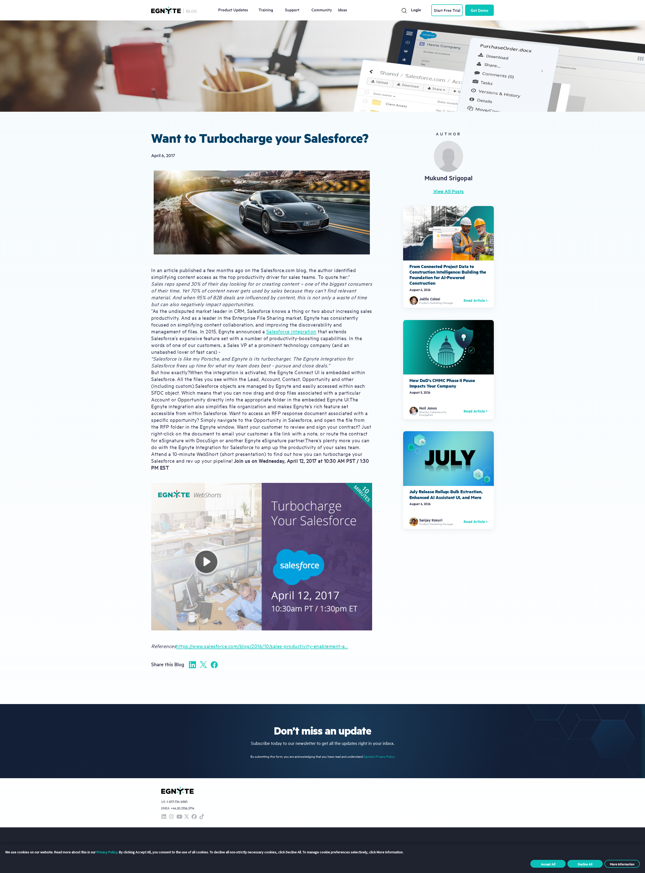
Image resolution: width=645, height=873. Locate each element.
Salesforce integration (291, 331)
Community (321, 9)
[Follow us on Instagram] (171, 816)
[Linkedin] (192, 664)
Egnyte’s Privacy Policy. (379, 756)
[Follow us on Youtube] (178, 816)
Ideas (342, 9)
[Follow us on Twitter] (186, 816)
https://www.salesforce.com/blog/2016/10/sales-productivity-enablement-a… (262, 646)
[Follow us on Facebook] (194, 816)
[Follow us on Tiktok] (201, 816)
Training (266, 9)
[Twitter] (203, 664)
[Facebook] (214, 664)
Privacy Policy (106, 852)
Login (416, 10)
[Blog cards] (448, 257)
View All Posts (448, 191)
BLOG (191, 11)
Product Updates (233, 9)
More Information (622, 863)
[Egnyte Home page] (166, 10)
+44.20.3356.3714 (182, 808)
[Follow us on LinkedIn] (163, 816)
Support (292, 9)
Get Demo (479, 10)
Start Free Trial (447, 10)
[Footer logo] (177, 791)
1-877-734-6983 (177, 802)
